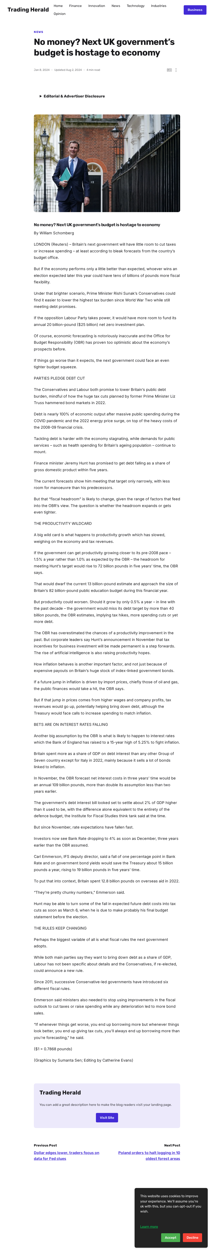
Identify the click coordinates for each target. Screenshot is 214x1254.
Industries (158, 6)
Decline (192, 1238)
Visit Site (107, 1118)
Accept (170, 1238)
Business (195, 10)
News (116, 6)
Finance (75, 6)
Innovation (96, 6)
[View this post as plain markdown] (169, 70)
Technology (136, 6)
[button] (176, 70)
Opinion (60, 14)
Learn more (149, 1227)
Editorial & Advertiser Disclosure (74, 96)
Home (58, 6)
